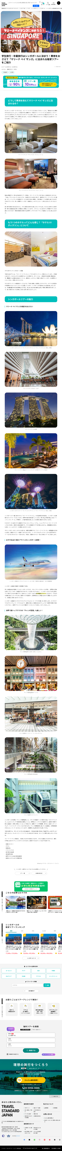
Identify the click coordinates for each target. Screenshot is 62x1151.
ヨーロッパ (8, 970)
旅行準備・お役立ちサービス (28, 1132)
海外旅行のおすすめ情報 (28, 1117)
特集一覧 (36, 1114)
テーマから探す (28, 1114)
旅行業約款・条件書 (56, 1148)
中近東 (23, 976)
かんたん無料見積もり (49, 1118)
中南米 (53, 970)
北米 (38, 970)
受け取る (36, 6)
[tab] (22, 931)
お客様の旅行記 (37, 1116)
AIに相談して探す (28, 1111)
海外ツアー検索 (37, 1108)
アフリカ (38, 976)
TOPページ (27, 1108)
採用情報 (55, 1108)
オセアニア (8, 976)
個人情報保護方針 (46, 1148)
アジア (23, 970)
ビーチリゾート (53, 976)
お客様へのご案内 (28, 1128)
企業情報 (46, 1108)
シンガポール (8, 66)
